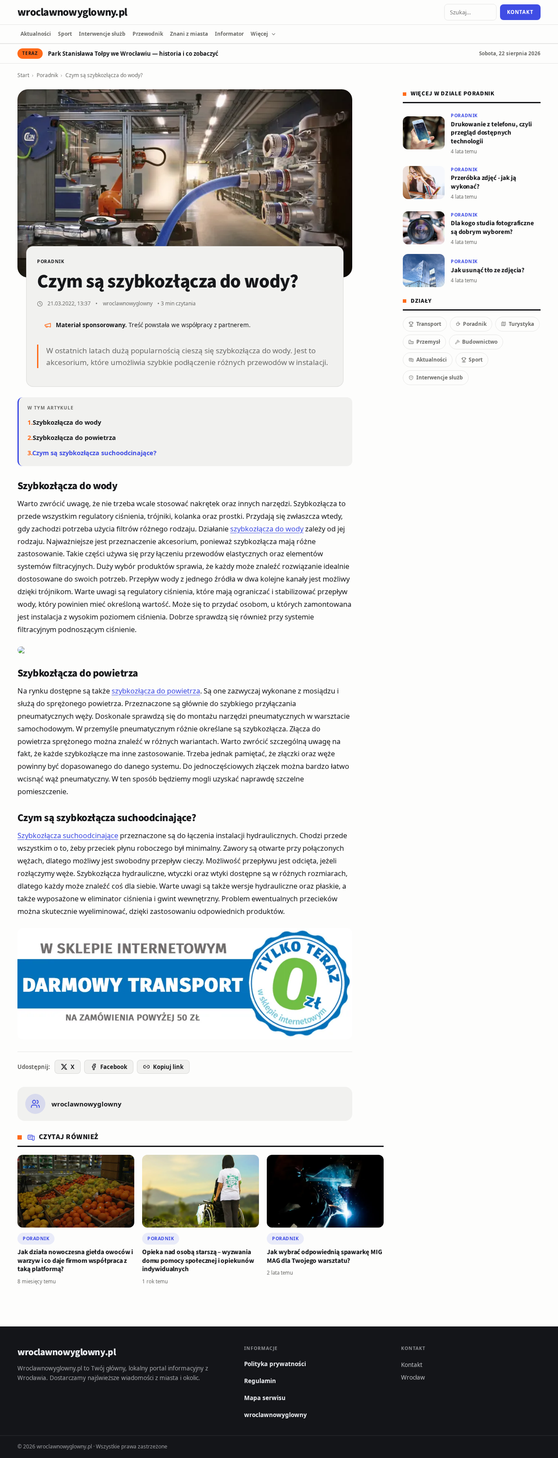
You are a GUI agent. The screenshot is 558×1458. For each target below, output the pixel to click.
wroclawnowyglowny (128, 303)
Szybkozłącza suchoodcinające (67, 835)
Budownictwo (479, 341)
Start (23, 75)
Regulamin (260, 1381)
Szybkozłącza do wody (67, 422)
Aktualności (35, 33)
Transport (428, 324)
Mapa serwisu (265, 1398)
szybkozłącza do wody (266, 529)
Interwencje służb (102, 33)
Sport (65, 33)
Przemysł (428, 341)
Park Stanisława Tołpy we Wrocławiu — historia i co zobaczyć (133, 54)
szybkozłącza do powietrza (156, 691)
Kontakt (520, 12)
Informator (229, 33)
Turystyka (521, 324)
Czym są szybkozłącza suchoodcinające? (94, 452)
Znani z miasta (189, 33)
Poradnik (47, 75)
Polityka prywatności (275, 1364)
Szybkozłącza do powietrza (74, 437)
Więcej (259, 33)
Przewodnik (148, 33)
